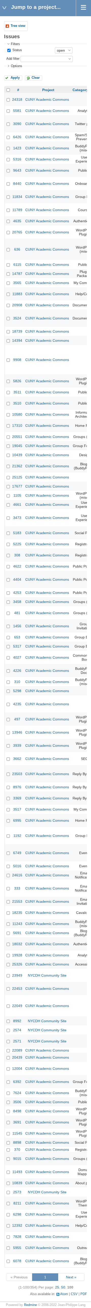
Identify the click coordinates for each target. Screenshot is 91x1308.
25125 (17, 477)
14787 (17, 274)
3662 (17, 759)
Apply (15, 77)
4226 (17, 671)
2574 (17, 1030)
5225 (17, 544)
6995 (17, 820)
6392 (17, 1082)
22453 (17, 989)
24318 (17, 99)
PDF (83, 1294)
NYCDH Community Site (47, 975)
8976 (17, 787)
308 (17, 555)
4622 (17, 566)
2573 (17, 1192)
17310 (17, 426)
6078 (17, 1261)
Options (16, 66)
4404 (17, 579)
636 (17, 249)
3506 (17, 1102)
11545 (17, 1133)
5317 (17, 646)
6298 (17, 1214)
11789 (17, 210)
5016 (17, 866)
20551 (17, 437)
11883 (17, 294)
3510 (17, 403)
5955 (17, 1248)
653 (17, 637)
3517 (17, 809)
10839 (17, 1183)
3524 (17, 318)
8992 (17, 1021)
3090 (17, 124)
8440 (17, 184)
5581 (17, 111)
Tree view (18, 26)
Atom (64, 1294)
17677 (17, 486)
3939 (17, 745)
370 (17, 1150)
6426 (17, 137)
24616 (17, 875)
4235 (17, 704)
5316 (17, 159)
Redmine (30, 1305)
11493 (17, 1172)
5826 (17, 381)
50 (63, 1287)
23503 (17, 774)
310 (17, 682)
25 (57, 1287)
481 (17, 613)
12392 (17, 1225)
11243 (17, 924)
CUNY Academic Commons (47, 99)
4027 (17, 657)
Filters (15, 44)
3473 (17, 518)
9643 (17, 170)
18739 (17, 331)
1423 (17, 148)
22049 (17, 1006)
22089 (17, 1050)
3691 (17, 1122)
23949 (17, 975)
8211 (17, 1203)
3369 (17, 798)
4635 (17, 221)
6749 (17, 853)
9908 (17, 360)
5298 (17, 691)
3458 (17, 602)
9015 (17, 1159)
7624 (17, 1093)
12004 (17, 1068)
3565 (17, 283)
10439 (17, 455)
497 (17, 719)
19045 (17, 446)
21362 (17, 466)
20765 (17, 232)
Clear (36, 77)
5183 (17, 533)
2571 (17, 1041)
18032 (17, 944)
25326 (17, 964)
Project (48, 90)
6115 (17, 265)
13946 (17, 732)
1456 (17, 626)
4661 (17, 504)
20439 (17, 1057)
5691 (17, 933)
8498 (17, 1111)
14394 (17, 340)
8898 (17, 1142)
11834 (17, 197)
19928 (17, 955)
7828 (17, 1237)
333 (17, 888)
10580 (17, 414)
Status (16, 50)
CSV (74, 1294)
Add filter (12, 59)
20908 (17, 305)
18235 (17, 913)
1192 (17, 836)
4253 (17, 593)
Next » (71, 1277)
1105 (17, 495)
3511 (17, 392)
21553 (17, 901)
